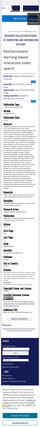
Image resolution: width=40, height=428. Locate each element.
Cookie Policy (12, 408)
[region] (20, 406)
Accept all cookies (20, 415)
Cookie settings (20, 422)
